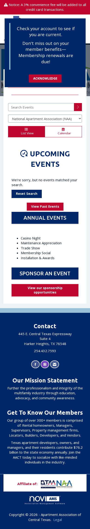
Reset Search (26, 194)
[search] (78, 107)
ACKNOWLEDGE (45, 78)
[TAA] (40, 484)
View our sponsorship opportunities (45, 290)
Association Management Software (45, 503)
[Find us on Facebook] (35, 364)
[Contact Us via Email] (54, 364)
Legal (57, 519)
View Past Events (45, 206)
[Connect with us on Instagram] (45, 364)
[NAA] (65, 484)
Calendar (63, 133)
